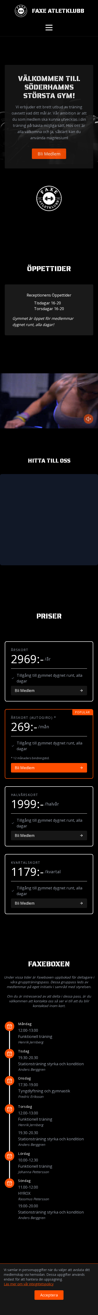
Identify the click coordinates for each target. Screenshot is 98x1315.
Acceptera (49, 1295)
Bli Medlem (49, 154)
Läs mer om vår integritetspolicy (29, 1284)
